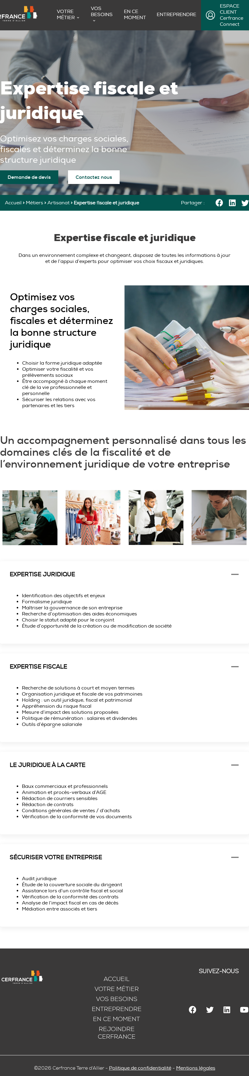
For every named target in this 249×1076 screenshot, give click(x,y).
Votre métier (116, 989)
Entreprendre (176, 15)
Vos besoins (102, 11)
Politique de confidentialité (140, 1068)
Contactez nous (94, 177)
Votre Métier (66, 15)
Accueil (13, 203)
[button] (124, 574)
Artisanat (58, 203)
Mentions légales (195, 1068)
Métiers (34, 203)
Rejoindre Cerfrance (116, 1032)
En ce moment (135, 15)
